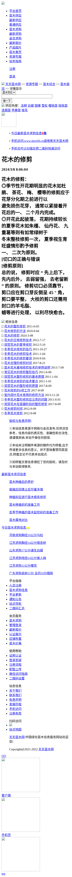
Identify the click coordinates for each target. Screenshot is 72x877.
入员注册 (15, 585)
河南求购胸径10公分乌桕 (26, 535)
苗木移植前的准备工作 (24, 504)
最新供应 (15, 20)
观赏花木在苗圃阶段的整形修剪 (25, 404)
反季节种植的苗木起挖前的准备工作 (33, 512)
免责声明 (15, 699)
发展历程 (15, 704)
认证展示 (15, 634)
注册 (12, 68)
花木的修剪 (12, 335)
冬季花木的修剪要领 (18, 358)
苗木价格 (15, 643)
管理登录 (15, 625)
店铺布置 (15, 638)
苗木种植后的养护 (21, 481)
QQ (4, 756)
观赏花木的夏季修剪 (18, 344)
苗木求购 (15, 29)
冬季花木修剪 (13, 413)
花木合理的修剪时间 (18, 363)
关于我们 (15, 690)
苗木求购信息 (18, 590)
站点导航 (15, 603)
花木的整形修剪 (15, 326)
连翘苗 (6, 110)
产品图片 (15, 47)
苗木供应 (15, 15)
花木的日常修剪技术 (18, 340)
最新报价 (15, 43)
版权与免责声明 (20, 420)
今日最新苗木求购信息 (29, 133)
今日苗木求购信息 (16, 527)
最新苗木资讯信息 (14, 474)
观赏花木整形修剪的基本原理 (24, 376)
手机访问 (15, 709)
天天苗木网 (13, 84)
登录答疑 (15, 660)
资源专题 (15, 56)
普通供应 (15, 24)
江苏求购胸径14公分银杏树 (27, 542)
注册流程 (15, 664)
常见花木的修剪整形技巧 (21, 372)
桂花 (25, 110)
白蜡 (31, 105)
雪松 (44, 105)
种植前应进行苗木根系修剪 (27, 497)
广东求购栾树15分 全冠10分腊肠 (31, 573)
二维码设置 (17, 678)
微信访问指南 (18, 673)
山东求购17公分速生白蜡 (26, 550)
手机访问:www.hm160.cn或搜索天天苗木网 (39, 140)
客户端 (6, 795)
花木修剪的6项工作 (17, 390)
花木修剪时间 (13, 408)
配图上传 (15, 669)
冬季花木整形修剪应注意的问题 (25, 399)
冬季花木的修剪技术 (18, 353)
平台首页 (15, 11)
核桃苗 (63, 105)
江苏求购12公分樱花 (23, 565)
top (3, 873)
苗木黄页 (15, 52)
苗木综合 (49, 84)
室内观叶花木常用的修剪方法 (24, 395)
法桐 (24, 105)
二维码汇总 (17, 608)
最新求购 (15, 33)
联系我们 (15, 695)
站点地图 (15, 729)
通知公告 (15, 599)
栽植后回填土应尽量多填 (26, 489)
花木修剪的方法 (15, 331)
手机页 (6, 835)
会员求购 (15, 38)
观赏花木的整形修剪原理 (21, 385)
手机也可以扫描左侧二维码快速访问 (35, 148)
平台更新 (15, 594)
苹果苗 (16, 110)
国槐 (38, 105)
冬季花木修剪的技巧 (18, 349)
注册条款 (15, 713)
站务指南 (15, 61)
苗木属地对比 (18, 520)
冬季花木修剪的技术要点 (21, 381)
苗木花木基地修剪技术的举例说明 (27, 367)
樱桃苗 (53, 105)
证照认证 (15, 655)
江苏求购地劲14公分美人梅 (27, 558)
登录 (12, 76)
